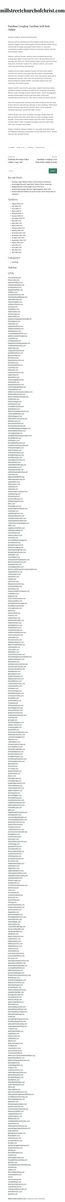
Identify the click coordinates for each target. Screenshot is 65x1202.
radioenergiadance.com (16, 380)
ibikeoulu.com (13, 739)
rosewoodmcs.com (14, 1048)
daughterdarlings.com (15, 290)
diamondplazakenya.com (16, 1099)
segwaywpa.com (13, 912)
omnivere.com (13, 307)
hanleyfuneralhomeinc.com (17, 518)
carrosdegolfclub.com (15, 433)
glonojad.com (12, 720)
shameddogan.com (14, 922)
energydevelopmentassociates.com (20, 435)
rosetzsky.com (13, 717)
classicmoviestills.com (15, 635)
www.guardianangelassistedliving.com (21, 1094)
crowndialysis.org (14, 557)
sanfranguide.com (14, 647)
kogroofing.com (13, 375)
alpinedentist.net (13, 377)
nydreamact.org (13, 348)
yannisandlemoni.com (15, 499)
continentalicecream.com (16, 683)
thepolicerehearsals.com (16, 659)
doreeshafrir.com (13, 730)
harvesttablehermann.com (17, 431)
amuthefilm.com (13, 698)
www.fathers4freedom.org (17, 963)
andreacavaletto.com (15, 601)
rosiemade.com (13, 511)
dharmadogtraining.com (16, 1172)
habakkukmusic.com (15, 946)
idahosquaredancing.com (16, 479)
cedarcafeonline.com (15, 299)
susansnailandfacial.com (16, 956)
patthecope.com (13, 888)
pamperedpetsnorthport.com (18, 508)
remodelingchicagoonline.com (18, 1019)
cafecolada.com (13, 637)
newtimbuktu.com (14, 311)
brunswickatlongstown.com (17, 759)
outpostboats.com (14, 618)
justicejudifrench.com (15, 747)
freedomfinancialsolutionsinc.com (19, 975)
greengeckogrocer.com (15, 545)
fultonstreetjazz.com (15, 401)
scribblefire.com (13, 593)
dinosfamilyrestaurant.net (16, 426)
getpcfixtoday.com (14, 355)
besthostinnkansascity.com (17, 1184)
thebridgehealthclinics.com (17, 917)
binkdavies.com (13, 688)
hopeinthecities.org (14, 623)
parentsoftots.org (14, 924)
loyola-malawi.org (14, 613)
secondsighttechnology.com (17, 540)
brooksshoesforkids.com (16, 905)
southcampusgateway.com (17, 387)
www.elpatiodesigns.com (16, 1082)
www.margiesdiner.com (16, 1002)
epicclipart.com (13, 363)
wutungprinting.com (15, 798)
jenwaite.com (12, 1143)
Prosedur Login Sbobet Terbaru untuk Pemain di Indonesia (31, 182)
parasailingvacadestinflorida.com (19, 1128)
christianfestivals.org (15, 785)
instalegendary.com (14, 341)
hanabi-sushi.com (14, 1036)
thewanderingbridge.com (16, 749)
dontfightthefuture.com (16, 455)
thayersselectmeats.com (16, 907)
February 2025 (16, 228)
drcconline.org (13, 861)
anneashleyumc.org (14, 987)
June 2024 (15, 247)
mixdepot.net (12, 1046)
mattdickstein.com (14, 939)
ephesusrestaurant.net (15, 1075)
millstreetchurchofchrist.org (17, 1126)
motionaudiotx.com (14, 1174)
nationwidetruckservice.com (17, 841)
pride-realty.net (13, 1131)
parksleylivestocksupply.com (17, 603)
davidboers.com (13, 934)
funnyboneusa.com (14, 827)
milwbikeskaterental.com (16, 802)
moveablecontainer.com (16, 406)
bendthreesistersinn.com (16, 822)
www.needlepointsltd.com (17, 1007)
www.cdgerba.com (14, 1089)
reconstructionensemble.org (17, 832)
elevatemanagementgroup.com (18, 1145)
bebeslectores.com (14, 421)
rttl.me (10, 1177)
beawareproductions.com (16, 734)
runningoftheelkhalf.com (16, 968)
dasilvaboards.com (14, 671)
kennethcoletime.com (15, 754)
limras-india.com (13, 280)
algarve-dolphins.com (15, 790)
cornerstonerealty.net (15, 1053)
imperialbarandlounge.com (17, 465)
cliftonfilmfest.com (14, 462)
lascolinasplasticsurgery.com (17, 1012)
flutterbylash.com (14, 1135)
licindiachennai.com (14, 287)
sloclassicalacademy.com (16, 669)
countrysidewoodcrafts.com (17, 333)
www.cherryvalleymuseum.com (18, 411)
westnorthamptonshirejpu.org (18, 397)
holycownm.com (13, 839)
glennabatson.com (14, 674)
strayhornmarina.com (15, 676)
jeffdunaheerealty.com (15, 970)
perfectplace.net (13, 589)
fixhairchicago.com (14, 880)
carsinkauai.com (13, 1123)
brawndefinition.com (15, 681)
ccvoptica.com (13, 1029)
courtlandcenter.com (15, 853)
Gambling (30, 147)
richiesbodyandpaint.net (16, 285)
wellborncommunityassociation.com (20, 392)
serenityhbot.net (13, 951)
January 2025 (16, 230)
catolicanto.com (13, 581)
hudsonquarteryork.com (16, 1084)
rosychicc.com (13, 615)
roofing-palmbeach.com (16, 452)
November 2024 (17, 235)
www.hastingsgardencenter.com (18, 1060)
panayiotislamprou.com (16, 384)
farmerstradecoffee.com (16, 929)
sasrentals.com (13, 538)
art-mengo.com (13, 768)
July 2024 (15, 245)
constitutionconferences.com (18, 885)
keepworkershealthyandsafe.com (19, 343)
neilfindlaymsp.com (14, 856)
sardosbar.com (13, 487)
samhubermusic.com (15, 1191)
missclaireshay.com (14, 277)
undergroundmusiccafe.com (17, 1189)
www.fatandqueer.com (15, 985)
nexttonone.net (13, 948)
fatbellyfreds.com (14, 1080)
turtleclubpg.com (14, 844)
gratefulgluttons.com (15, 625)
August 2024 (16, 243)
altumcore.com (13, 897)
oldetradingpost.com (15, 416)
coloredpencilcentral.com (16, 460)
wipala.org (11, 610)
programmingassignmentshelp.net (19, 319)
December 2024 (17, 233)
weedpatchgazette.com (16, 501)
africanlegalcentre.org (15, 708)
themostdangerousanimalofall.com (20, 657)
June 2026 (15, 209)
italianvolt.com (13, 489)
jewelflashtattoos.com (15, 353)
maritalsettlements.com (16, 800)
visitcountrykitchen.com (16, 788)
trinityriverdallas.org (15, 586)
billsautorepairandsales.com (17, 1104)
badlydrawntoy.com (14, 941)
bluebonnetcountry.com (16, 360)
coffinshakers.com (14, 742)
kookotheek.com (13, 382)
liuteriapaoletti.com (14, 815)
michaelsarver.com (14, 542)
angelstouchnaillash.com (16, 528)
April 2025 (15, 223)
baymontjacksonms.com (16, 805)
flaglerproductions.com (16, 679)
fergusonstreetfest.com (16, 1111)
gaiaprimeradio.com (15, 771)
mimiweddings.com (14, 1182)
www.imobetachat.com (15, 936)
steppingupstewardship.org (17, 1026)
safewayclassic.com (14, 331)
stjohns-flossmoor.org (15, 824)
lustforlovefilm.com (14, 700)
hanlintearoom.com (14, 1138)
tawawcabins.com (14, 482)
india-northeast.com (15, 450)
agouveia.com (12, 1162)
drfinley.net (12, 1150)
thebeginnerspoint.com (16, 642)
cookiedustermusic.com (16, 829)
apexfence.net (12, 1194)
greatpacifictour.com (15, 846)
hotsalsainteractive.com (16, 294)
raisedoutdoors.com (15, 467)
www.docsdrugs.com (15, 999)
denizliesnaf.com (13, 883)
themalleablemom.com (16, 751)
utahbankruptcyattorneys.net (18, 472)
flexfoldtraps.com (14, 978)
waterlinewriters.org (15, 919)
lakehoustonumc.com (15, 943)
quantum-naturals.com (15, 1106)
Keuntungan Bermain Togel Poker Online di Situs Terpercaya (32, 184)
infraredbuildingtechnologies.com (19, 428)
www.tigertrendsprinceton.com (18, 961)
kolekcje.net (12, 579)
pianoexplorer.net (14, 1063)
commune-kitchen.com (16, 696)
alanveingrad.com (14, 793)
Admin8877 (12, 147)
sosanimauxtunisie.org (15, 372)
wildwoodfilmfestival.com (16, 394)
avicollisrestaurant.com (16, 858)
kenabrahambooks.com (16, 693)
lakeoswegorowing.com (16, 1157)
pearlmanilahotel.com (15, 365)
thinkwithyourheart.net (16, 470)
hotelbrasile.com (13, 399)
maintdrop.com (13, 367)
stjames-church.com (15, 725)
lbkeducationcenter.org (15, 584)
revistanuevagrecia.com (16, 722)
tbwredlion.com (13, 1101)
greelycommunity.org (15, 713)
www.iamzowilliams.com (16, 1058)
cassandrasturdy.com (15, 630)
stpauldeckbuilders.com (16, 992)
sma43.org (11, 1016)
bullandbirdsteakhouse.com (17, 1009)
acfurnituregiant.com (15, 302)
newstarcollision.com (15, 535)
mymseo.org (12, 1167)
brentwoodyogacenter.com (17, 1021)
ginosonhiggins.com (15, 795)
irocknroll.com (13, 474)
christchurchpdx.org (15, 691)
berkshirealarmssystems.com (18, 491)
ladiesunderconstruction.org (17, 418)
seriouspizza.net (13, 892)
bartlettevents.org (14, 404)
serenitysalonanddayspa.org (17, 297)
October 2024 (16, 238)
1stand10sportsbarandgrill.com (18, 523)
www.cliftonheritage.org (16, 1014)
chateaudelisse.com (14, 389)
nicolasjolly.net (13, 703)
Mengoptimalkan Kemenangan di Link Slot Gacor (28, 187)
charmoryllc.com (13, 649)
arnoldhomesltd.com (15, 457)
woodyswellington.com (16, 1077)
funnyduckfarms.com (15, 1140)
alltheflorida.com (13, 1118)
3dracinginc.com (13, 652)
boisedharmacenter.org (16, 606)
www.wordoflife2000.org (16, 477)
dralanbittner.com (14, 496)
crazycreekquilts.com (15, 686)
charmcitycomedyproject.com (18, 732)
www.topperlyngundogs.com (17, 965)
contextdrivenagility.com (16, 737)
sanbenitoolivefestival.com (17, 632)
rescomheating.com (14, 1179)
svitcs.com (11, 890)
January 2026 (16, 216)
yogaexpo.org (12, 596)
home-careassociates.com (17, 598)
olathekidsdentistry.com (16, 516)
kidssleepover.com (14, 321)
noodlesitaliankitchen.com (17, 345)
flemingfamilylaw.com (15, 1152)
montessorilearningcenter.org (18, 1109)
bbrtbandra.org (13, 358)
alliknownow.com (14, 662)
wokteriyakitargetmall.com (17, 550)
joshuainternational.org (16, 953)
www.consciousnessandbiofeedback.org (21, 1055)
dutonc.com (12, 776)
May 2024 (15, 250)
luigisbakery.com (13, 1033)
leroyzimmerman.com (15, 1148)
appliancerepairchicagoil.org (17, 336)
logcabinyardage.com (15, 931)
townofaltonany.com (15, 807)
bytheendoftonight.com (16, 620)
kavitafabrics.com (14, 834)
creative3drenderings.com (17, 926)
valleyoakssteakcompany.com (18, 875)
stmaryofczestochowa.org (16, 744)
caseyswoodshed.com (15, 878)
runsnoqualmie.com (14, 997)
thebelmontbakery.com (16, 328)
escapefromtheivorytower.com (18, 445)
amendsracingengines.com (17, 980)
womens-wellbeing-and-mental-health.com (22, 569)
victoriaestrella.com (14, 849)
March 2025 (15, 226)
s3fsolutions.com (14, 440)
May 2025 (15, 221)
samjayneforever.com (15, 1114)
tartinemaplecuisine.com (16, 761)
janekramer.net (13, 764)
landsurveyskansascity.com (17, 990)
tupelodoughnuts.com (15, 513)
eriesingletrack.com (14, 506)
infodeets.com (13, 292)
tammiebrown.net (14, 773)
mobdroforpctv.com (14, 627)
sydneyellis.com (13, 555)
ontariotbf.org (12, 338)
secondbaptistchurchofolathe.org (19, 1165)
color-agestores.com (15, 608)
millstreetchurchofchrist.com (32, 10)
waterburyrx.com (13, 866)
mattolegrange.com (14, 781)
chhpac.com (12, 1170)
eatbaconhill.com (14, 316)
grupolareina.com (14, 409)
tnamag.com (12, 902)
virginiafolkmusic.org (15, 572)
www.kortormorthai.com (16, 982)
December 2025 (17, 218)
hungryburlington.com (15, 756)
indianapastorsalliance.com (17, 873)
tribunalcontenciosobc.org (17, 666)
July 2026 (15, 206)
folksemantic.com (14, 484)
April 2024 (15, 252)
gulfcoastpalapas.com (15, 914)
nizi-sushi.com (13, 766)
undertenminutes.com (15, 304)
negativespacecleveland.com (17, 812)
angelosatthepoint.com (16, 871)
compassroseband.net (15, 895)
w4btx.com (11, 525)
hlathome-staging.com (15, 547)
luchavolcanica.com (14, 836)
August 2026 (16, 204)
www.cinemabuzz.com (15, 1043)
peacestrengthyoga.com (16, 973)
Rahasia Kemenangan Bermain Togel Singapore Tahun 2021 (31, 189)
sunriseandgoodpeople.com (17, 817)
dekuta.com (12, 1041)
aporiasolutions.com (15, 909)
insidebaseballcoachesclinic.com (19, 1121)
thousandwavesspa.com (16, 851)
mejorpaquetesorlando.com (17, 521)
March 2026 (15, 211)
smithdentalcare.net (15, 1187)
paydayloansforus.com (15, 326)
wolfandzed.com (13, 1038)
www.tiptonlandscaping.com (17, 1024)
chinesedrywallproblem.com (17, 819)
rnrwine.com (12, 1155)
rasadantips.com (13, 309)
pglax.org (11, 810)
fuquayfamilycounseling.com (17, 1160)
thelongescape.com (14, 778)
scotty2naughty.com (15, 727)
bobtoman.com (13, 370)
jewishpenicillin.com (15, 564)
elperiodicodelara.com (15, 282)
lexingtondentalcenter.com (17, 552)
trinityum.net (12, 1067)
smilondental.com (14, 533)
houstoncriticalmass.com (16, 654)
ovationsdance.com (14, 574)
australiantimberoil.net (15, 423)
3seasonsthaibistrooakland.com (18, 591)
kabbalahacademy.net (15, 530)
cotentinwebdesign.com (16, 414)
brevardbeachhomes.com (16, 443)
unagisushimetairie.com (16, 350)
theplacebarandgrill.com (16, 863)
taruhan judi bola (40, 147)
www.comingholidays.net (16, 644)
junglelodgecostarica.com (16, 783)
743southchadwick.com (16, 448)
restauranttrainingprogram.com (18, 559)
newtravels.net (13, 324)
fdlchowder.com (13, 1004)
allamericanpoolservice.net (17, 562)
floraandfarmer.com (14, 438)
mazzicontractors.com (15, 1070)
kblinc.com (11, 504)
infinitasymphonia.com (15, 705)
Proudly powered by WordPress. (35, 1198)
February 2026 (16, 213)
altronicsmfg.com (14, 314)
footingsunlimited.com (15, 995)
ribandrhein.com (13, 576)
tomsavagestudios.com (16, 567)
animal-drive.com (14, 900)
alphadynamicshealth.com (17, 1133)
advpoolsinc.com (13, 868)
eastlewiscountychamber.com (18, 664)
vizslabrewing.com (14, 494)
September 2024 (17, 240)
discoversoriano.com (15, 640)
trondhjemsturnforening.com (18, 1097)
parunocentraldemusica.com (17, 1092)
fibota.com (11, 1087)
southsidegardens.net (15, 1065)
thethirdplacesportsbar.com (17, 1072)
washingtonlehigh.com (15, 1031)
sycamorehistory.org (15, 1050)
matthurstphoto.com (15, 1116)
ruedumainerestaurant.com (17, 715)
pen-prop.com (12, 958)
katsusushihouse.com (15, 710)
